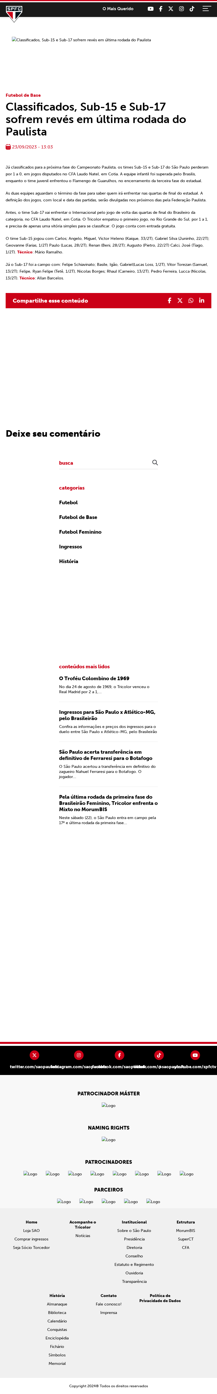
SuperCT (186, 1239)
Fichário (57, 1346)
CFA (185, 1247)
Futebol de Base (23, 95)
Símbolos (57, 1355)
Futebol (68, 502)
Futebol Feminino (80, 532)
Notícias (82, 1235)
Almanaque (57, 1304)
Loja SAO (31, 1230)
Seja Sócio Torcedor (31, 1247)
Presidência (134, 1239)
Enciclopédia (57, 1338)
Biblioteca (57, 1312)
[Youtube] (150, 9)
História (68, 561)
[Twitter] (170, 9)
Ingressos (70, 547)
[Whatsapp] (191, 300)
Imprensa (108, 1312)
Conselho (134, 1256)
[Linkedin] (201, 300)
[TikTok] (192, 9)
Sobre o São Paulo (134, 1230)
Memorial (57, 1363)
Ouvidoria (134, 1273)
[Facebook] (160, 9)
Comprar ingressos (31, 1239)
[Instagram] (181, 9)
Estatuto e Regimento (134, 1264)
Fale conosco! (108, 1304)
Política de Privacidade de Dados (160, 1298)
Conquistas (57, 1329)
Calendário (57, 1321)
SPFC (14, 14)
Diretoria (134, 1247)
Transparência (134, 1281)
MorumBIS (185, 1230)
